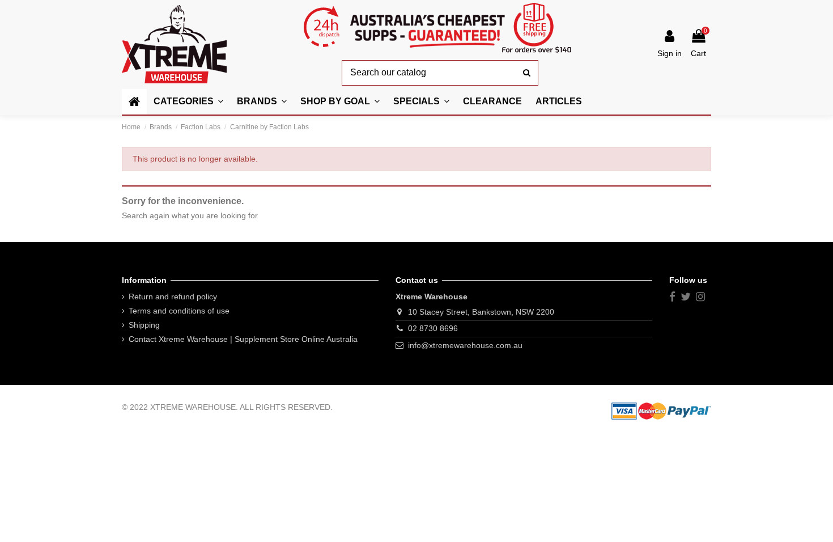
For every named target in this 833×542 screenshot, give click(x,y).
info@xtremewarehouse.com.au (465, 345)
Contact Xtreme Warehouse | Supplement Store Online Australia (243, 339)
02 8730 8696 (433, 328)
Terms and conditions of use (179, 310)
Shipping (144, 324)
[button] (340, 102)
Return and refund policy (173, 296)
